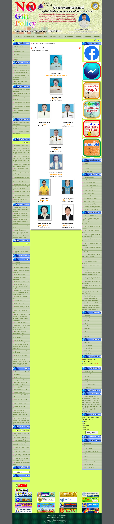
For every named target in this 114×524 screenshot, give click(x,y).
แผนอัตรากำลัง (18, 374)
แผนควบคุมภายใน (19, 303)
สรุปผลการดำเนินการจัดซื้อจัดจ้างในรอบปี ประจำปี (21, 174)
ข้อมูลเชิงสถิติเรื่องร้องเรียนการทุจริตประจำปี (91, 282)
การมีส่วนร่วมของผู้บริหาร (90, 204)
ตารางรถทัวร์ (86, 376)
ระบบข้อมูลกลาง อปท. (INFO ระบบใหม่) (21, 448)
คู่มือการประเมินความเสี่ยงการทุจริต (90, 231)
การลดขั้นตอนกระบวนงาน (21, 300)
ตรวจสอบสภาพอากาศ (89, 384)
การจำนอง (86, 323)
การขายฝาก (86, 331)
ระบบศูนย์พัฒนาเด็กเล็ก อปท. (21, 440)
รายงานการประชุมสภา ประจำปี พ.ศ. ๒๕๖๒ (21, 94)
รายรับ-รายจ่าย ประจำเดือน (21, 72)
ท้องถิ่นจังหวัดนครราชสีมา (21, 437)
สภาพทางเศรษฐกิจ (19, 51)
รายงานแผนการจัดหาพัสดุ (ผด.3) (20, 169)
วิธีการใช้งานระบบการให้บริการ (91, 303)
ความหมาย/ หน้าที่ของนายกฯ (91, 185)
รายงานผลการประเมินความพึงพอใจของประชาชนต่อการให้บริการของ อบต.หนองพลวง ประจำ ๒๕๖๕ (21, 345)
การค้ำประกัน (87, 318)
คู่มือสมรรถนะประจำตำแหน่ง (21, 372)
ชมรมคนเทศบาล (87, 345)
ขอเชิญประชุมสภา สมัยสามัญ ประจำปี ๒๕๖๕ (21, 123)
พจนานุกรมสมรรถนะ (19, 392)
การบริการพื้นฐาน (18, 57)
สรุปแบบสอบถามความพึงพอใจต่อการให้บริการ (21, 351)
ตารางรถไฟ (86, 379)
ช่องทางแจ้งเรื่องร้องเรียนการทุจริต (90, 266)
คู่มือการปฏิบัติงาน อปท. (89, 215)
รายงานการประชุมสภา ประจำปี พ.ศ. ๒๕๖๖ (21, 111)
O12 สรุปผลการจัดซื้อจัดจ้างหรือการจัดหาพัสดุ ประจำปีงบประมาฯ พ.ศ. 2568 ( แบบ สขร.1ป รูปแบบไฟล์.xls (21, 159)
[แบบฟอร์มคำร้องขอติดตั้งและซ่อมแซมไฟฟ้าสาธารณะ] (91, 119)
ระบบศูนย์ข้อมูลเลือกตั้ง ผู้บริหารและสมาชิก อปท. (20, 443)
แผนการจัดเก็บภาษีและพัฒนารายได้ (21, 247)
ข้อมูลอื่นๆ (17, 59)
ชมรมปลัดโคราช (87, 348)
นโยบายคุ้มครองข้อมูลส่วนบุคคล (91, 206)
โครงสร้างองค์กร (87, 443)
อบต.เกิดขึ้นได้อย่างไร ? (89, 177)
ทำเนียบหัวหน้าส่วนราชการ (90, 451)
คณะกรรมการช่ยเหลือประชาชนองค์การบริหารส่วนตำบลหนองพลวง (91, 278)
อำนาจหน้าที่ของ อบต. (89, 182)
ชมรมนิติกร (86, 350)
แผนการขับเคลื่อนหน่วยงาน (21, 281)
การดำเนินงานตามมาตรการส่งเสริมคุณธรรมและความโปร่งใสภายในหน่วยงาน (91, 291)
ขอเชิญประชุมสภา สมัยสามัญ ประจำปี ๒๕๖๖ (21, 132)
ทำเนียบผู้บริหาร (87, 448)
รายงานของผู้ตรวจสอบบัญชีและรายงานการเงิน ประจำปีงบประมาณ (21, 77)
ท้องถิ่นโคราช (87, 353)
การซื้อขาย (86, 320)
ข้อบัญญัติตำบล (18, 262)
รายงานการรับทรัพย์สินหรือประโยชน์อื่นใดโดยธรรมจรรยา (90, 299)
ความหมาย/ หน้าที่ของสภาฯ (90, 188)
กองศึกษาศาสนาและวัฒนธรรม (91, 462)
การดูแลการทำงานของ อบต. (90, 196)
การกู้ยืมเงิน (86, 315)
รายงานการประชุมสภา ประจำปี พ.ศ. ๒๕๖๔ (21, 107)
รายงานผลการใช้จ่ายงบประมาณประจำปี (20, 82)
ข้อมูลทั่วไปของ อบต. (19, 49)
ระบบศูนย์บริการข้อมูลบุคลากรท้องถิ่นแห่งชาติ (21, 455)
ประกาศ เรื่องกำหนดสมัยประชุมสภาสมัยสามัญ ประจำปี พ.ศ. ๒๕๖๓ (20, 209)
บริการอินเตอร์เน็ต (88, 252)
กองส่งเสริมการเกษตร (89, 467)
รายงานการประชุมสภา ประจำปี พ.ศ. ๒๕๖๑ (21, 90)
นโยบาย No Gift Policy (20, 403)
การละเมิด (86, 336)
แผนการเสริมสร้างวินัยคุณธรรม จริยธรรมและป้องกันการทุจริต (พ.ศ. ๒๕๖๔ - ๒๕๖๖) (20, 286)
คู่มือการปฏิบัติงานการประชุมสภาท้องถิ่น (91, 248)
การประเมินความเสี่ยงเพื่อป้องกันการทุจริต (91, 286)
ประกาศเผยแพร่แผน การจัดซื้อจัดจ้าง (21, 192)
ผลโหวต (94, 432)
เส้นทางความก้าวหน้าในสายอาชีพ (21, 395)
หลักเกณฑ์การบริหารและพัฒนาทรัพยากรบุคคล (20, 400)
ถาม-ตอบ (85, 163)
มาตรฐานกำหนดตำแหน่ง (20, 380)
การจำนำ (85, 326)
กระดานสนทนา (87, 171)
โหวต (88, 432)
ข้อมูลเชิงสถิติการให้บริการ (90, 296)
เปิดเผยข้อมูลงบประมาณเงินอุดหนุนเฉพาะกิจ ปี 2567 (21, 187)
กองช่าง (85, 459)
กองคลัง (85, 456)
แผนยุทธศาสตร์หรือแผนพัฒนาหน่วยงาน (21, 271)
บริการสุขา (86, 270)
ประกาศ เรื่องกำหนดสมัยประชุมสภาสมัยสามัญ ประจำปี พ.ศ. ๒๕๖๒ (20, 215)
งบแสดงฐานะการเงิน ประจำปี (21, 70)
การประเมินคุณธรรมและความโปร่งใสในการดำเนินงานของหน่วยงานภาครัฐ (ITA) (21, 292)
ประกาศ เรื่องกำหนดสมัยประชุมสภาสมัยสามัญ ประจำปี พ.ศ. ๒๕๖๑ (20, 221)
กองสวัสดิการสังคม (88, 464)
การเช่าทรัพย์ (86, 328)
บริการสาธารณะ (18, 340)
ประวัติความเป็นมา (19, 46)
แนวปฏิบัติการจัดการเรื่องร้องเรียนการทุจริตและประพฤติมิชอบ (91, 273)
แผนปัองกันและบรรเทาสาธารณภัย (19, 278)
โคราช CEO (86, 342)
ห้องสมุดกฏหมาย (88, 371)
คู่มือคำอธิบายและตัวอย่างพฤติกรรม (89, 262)
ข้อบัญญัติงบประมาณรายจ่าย (21, 267)
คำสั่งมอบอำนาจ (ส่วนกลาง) (90, 209)
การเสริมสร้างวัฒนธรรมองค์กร (20, 311)
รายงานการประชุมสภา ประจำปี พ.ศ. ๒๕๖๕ (21, 103)
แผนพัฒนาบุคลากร (19, 377)
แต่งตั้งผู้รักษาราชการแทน (21, 389)
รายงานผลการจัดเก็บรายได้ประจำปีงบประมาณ (20, 252)
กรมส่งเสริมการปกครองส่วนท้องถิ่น (21, 434)
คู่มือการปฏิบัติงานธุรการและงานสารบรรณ (91, 244)
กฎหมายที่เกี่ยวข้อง (88, 193)
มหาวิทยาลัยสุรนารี (88, 387)
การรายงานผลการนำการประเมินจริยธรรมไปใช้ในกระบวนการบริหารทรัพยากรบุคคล (20, 413)
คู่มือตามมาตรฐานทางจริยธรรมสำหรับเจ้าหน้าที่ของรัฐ (91, 255)
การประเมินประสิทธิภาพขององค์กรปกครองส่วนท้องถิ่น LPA (21, 307)
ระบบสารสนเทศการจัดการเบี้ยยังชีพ (21, 463)
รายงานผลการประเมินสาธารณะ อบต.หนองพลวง (19, 332)
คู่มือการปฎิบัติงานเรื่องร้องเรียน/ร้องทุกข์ (91, 240)
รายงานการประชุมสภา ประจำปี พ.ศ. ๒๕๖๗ (21, 116)
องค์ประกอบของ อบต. (89, 190)
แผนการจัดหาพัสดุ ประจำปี (21, 145)
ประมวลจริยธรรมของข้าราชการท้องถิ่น (19, 407)
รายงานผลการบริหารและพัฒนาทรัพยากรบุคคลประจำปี (20, 383)
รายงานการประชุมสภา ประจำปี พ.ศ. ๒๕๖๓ (21, 98)
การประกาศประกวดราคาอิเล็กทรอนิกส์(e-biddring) (20, 181)
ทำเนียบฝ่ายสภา (87, 446)
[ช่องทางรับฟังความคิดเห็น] (92, 80)
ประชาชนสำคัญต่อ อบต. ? (90, 198)
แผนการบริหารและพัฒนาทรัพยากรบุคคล (20, 356)
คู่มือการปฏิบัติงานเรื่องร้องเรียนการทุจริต (91, 227)
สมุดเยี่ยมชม (86, 166)
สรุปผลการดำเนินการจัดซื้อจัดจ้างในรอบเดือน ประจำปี (21, 165)
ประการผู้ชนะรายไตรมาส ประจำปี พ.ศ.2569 (20, 200)
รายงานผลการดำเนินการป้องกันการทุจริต (20, 336)
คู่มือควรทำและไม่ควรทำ (90, 259)
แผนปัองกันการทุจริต (19, 274)
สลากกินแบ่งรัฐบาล (88, 374)
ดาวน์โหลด (86, 168)
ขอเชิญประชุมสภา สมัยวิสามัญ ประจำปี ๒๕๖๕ (21, 128)
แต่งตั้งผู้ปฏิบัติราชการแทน (21, 387)
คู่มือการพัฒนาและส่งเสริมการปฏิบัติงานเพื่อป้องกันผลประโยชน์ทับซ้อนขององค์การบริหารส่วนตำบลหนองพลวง (91, 221)
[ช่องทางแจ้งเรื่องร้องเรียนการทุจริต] (91, 99)
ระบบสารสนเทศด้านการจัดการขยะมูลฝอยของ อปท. (21, 459)
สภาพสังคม (17, 54)
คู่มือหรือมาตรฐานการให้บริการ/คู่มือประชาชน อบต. (91, 235)
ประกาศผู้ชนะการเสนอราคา (21, 177)
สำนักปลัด (86, 454)
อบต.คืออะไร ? (87, 180)
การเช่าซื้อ (86, 334)
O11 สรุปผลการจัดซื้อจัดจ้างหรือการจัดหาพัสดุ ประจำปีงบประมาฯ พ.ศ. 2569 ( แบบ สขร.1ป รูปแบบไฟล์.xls (21, 151)
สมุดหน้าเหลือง (87, 382)
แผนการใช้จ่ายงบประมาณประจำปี (20, 66)
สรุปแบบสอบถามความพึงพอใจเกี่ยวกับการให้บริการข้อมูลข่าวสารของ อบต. (21, 327)
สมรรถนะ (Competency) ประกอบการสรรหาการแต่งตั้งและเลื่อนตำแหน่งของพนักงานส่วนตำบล (21, 421)
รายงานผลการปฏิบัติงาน (20, 322)
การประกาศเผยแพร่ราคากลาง (22, 184)
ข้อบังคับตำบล (18, 265)
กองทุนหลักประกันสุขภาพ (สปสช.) (20, 297)
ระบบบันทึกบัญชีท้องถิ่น (20, 451)
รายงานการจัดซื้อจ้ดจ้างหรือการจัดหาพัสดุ (21, 196)
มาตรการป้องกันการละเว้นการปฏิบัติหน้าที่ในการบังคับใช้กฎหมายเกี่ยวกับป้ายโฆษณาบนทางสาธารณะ (21, 317)
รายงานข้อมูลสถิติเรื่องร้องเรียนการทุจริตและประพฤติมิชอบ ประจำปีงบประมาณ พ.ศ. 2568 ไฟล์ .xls (91, 307)
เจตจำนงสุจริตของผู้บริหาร (90, 201)
